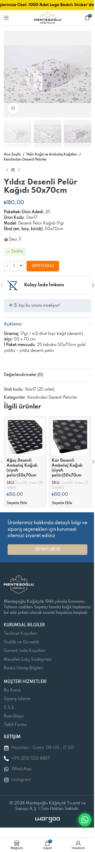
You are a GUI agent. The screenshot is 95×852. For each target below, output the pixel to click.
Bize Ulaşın (14, 716)
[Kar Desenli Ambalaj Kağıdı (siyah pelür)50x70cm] (70, 437)
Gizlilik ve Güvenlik (21, 642)
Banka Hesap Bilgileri (23, 668)
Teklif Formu (15, 725)
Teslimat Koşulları (20, 634)
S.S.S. (9, 708)
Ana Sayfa (12, 154)
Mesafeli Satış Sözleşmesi (28, 660)
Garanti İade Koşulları (24, 651)
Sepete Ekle (43, 266)
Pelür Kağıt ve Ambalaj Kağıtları (51, 154)
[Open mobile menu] (6, 18)
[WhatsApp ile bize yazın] (84, 819)
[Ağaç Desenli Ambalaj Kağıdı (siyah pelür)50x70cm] (25, 437)
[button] (9, 74)
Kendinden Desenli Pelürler (25, 159)
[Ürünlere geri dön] (13, 170)
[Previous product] (7, 170)
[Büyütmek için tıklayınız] (13, 108)
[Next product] (19, 170)
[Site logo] (47, 18)
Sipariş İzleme (17, 699)
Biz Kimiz (12, 690)
